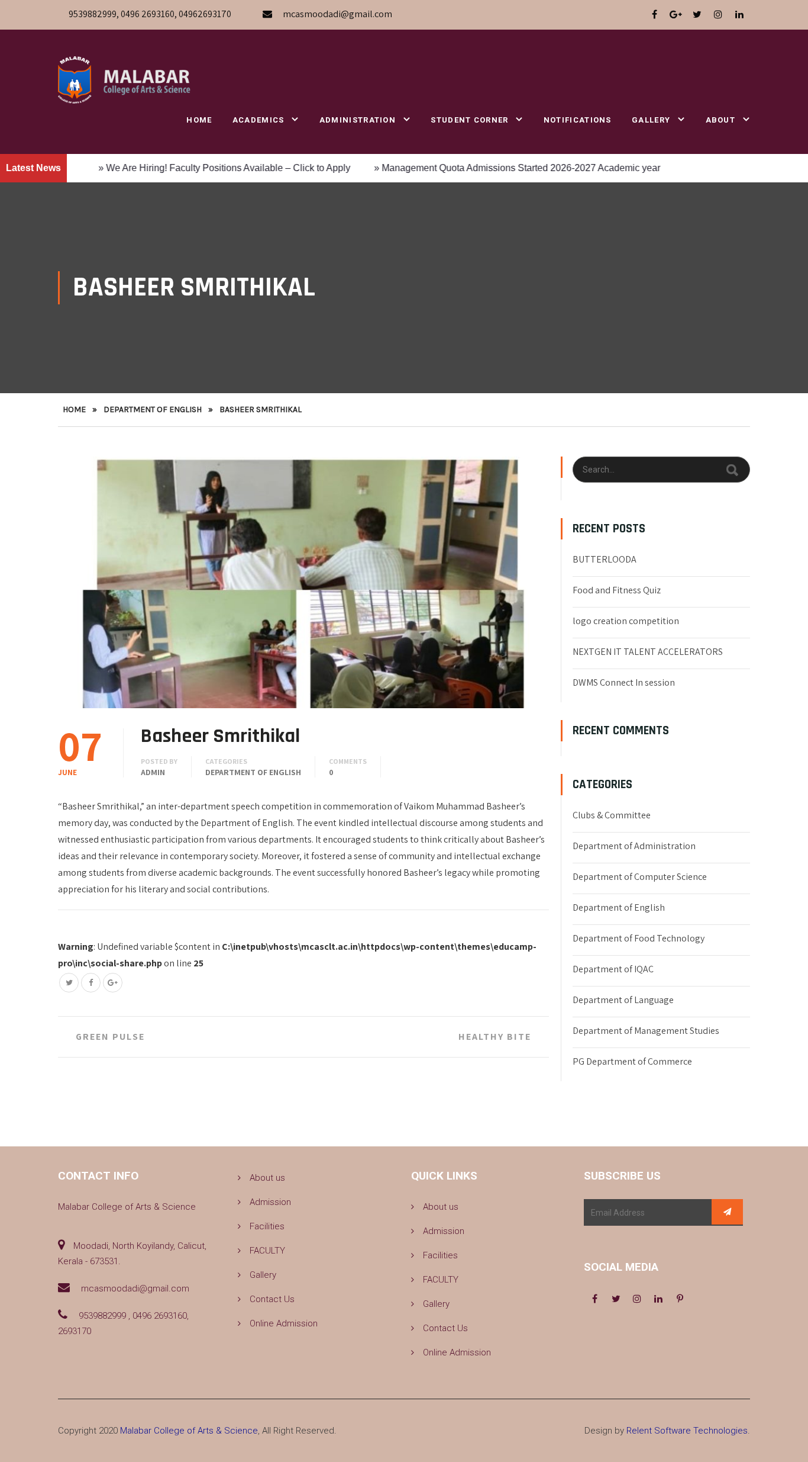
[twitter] (697, 15)
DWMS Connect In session (624, 682)
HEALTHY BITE (494, 1036)
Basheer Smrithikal (220, 736)
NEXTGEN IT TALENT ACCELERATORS (648, 651)
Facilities (267, 1226)
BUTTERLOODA (604, 559)
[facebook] (654, 15)
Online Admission (284, 1323)
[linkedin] (739, 15)
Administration (357, 119)
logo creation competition (626, 621)
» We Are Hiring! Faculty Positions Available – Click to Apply (185, 168)
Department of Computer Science (640, 876)
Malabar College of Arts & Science (189, 1430)
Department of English (153, 409)
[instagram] (718, 15)
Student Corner (469, 119)
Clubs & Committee (612, 815)
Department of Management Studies (646, 1030)
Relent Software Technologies (687, 1430)
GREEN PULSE (110, 1036)
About (721, 119)
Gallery (651, 119)
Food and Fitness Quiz (617, 590)
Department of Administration (634, 846)
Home (199, 119)
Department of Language (623, 1000)
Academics (258, 119)
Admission (270, 1202)
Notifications (578, 119)
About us (267, 1177)
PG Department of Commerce (632, 1061)
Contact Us (272, 1299)
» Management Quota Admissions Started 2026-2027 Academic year (478, 168)
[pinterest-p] (680, 1299)
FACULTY (267, 1250)
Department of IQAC (613, 969)
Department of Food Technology (638, 938)
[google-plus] (675, 15)
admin (153, 772)
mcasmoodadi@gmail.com (337, 14)
